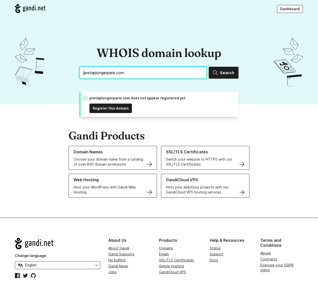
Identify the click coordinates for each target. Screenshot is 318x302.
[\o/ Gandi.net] (57, 243)
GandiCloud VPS (172, 272)
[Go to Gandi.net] (30, 8)
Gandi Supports (121, 254)
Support (216, 254)
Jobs (112, 272)
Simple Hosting (171, 266)
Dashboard (290, 9)
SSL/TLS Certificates (176, 260)
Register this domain (111, 108)
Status (215, 248)
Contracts (268, 259)
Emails (164, 254)
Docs (214, 260)
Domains (166, 248)
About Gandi (118, 248)
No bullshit (117, 260)
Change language (30, 255)
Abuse (265, 253)
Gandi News (118, 266)
